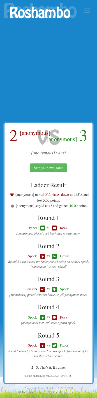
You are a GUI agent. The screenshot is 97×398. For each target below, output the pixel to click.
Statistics (50, 388)
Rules (41, 388)
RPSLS (69, 388)
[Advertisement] (48, 71)
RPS (60, 388)
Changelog (30, 388)
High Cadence (25, 392)
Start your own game (48, 167)
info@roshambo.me (62, 392)
